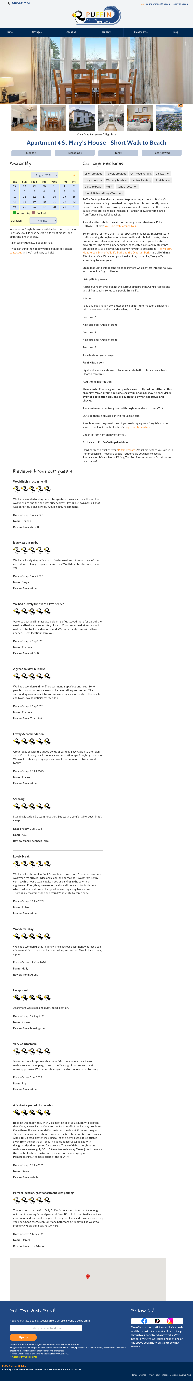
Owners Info (141, 32)
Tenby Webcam (180, 3)
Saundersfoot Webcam (158, 3)
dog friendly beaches (137, 427)
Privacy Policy (154, 1375)
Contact (106, 32)
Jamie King (186, 1375)
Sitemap (142, 1375)
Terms (134, 1375)
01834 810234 (21, 3)
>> (74, 175)
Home (9, 32)
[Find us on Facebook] (144, 1320)
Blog (175, 32)
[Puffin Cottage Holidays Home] (96, 15)
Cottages (37, 32)
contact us (16, 252)
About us (71, 32)
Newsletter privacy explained (23, 1356)
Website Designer (170, 1375)
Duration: (16, 220)
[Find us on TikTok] (157, 1320)
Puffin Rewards (127, 449)
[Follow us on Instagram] (170, 1320)
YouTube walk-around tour (120, 226)
